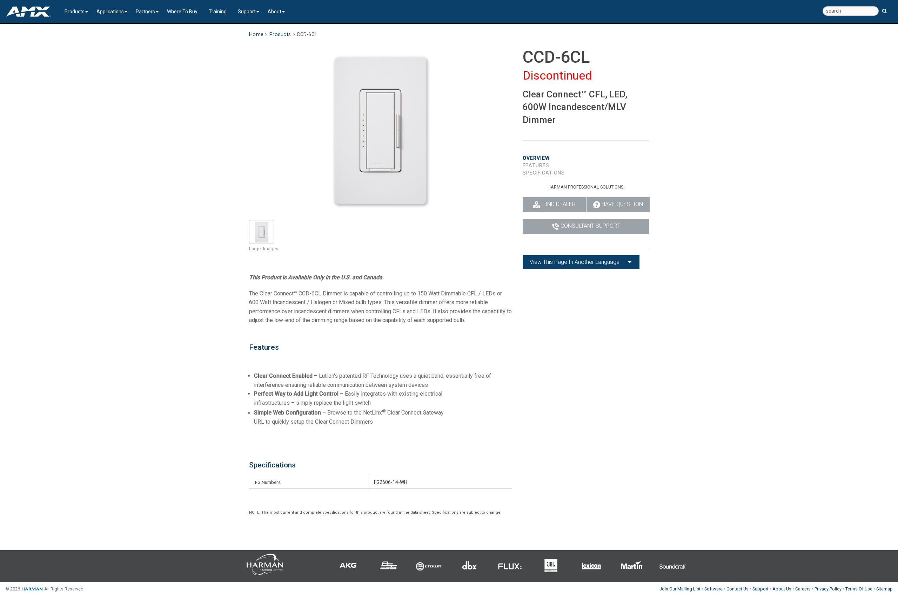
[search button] (884, 8)
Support (247, 11)
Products (75, 11)
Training (218, 11)
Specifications (544, 173)
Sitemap (884, 588)
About (274, 11)
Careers (803, 588)
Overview (536, 158)
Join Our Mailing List (680, 588)
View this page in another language (574, 262)
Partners (145, 11)
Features (536, 165)
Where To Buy (182, 11)
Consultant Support (590, 226)
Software (713, 588)
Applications (110, 11)
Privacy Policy (828, 588)
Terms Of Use (858, 588)
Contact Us (737, 588)
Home (256, 34)
